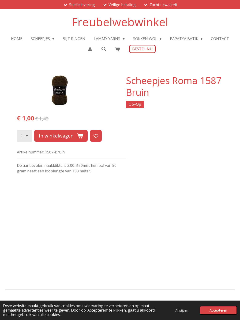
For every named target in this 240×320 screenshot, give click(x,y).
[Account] (90, 49)
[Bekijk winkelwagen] (117, 49)
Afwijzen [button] (181, 310)
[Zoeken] (103, 48)
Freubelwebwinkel (120, 22)
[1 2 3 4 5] (24, 136)
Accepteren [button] (218, 310)
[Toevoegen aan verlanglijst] (96, 136)
